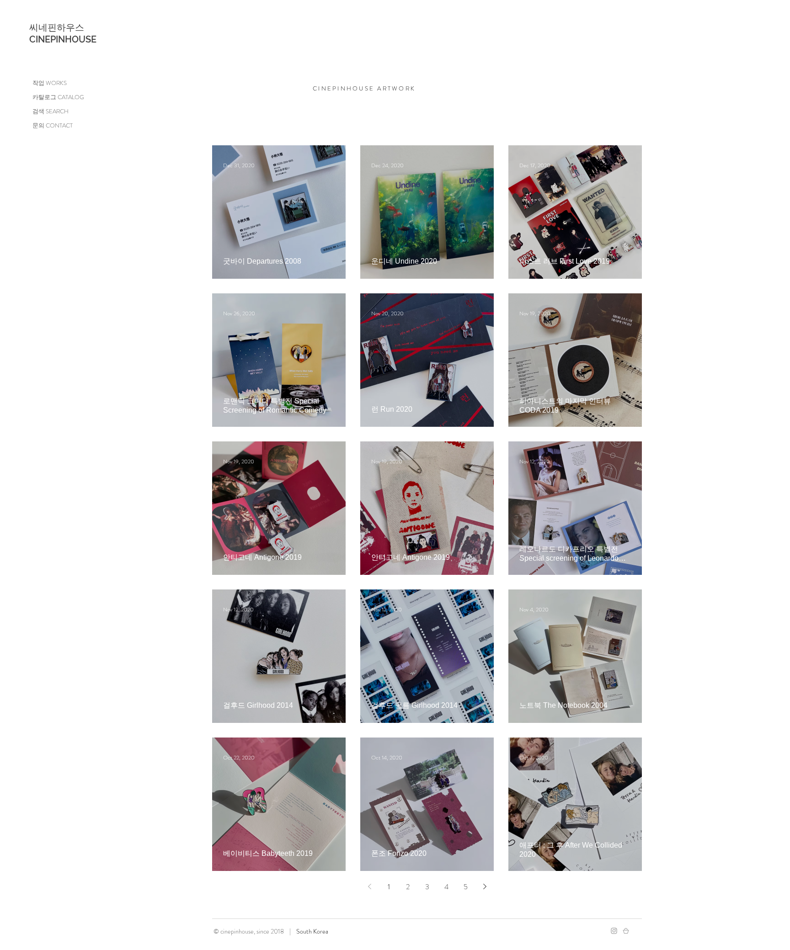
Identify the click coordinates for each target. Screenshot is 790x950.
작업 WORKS (49, 83)
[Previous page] (369, 886)
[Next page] (484, 886)
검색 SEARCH (50, 111)
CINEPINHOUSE (62, 39)
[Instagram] (614, 931)
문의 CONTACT (52, 125)
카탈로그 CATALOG (58, 97)
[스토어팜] (626, 931)
